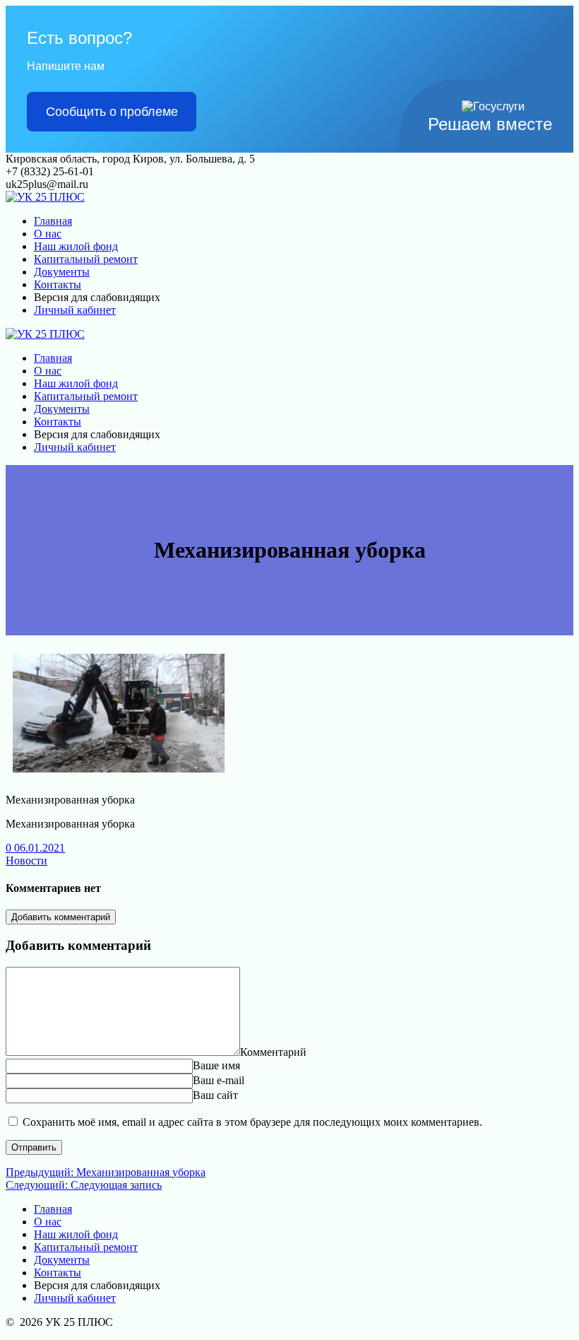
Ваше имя (216, 1065)
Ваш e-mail (218, 1080)
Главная (53, 221)
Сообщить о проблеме (112, 112)
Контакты (57, 284)
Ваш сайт (215, 1095)
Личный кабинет (75, 310)
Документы (62, 272)
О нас (47, 234)
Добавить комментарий (60, 917)
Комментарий (273, 1052)
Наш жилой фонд (76, 246)
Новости (26, 860)
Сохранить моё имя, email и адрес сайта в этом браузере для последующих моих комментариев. (252, 1122)
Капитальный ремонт (86, 259)
